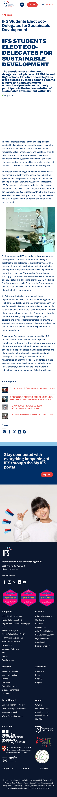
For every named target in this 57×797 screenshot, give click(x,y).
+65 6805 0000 (8, 575)
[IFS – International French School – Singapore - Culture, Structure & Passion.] (10, 4)
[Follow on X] (14, 582)
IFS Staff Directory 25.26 (17, 786)
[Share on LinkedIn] (19, 432)
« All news (7, 15)
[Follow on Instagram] (9, 582)
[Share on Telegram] (24, 432)
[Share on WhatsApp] (4, 432)
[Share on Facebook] (9, 432)
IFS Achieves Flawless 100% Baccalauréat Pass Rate (26, 407)
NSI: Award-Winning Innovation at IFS (31, 414)
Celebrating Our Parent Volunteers (32, 388)
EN (43, 5)
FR (47, 5)
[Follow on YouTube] (24, 582)
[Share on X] (14, 432)
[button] (22, 5)
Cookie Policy (35, 783)
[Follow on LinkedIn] (19, 582)
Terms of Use (48, 780)
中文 (51, 5)
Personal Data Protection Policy (16, 783)
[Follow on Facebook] (4, 582)
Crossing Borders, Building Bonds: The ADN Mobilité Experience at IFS (31, 398)
